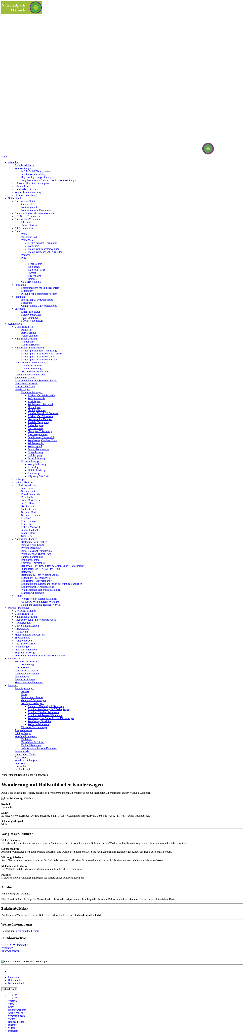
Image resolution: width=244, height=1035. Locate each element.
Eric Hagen (27, 518)
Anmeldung (27, 664)
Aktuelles (13, 162)
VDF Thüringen (29, 317)
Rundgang (26, 329)
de (16, 994)
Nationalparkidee (30, 207)
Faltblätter (26, 739)
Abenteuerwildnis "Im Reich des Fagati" (36, 380)
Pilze (23, 257)
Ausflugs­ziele (15, 323)
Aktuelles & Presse (25, 165)
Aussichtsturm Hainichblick (35, 371)
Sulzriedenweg (35, 428)
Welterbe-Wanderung (39, 724)
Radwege (20, 479)
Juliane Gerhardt (30, 530)
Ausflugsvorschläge (25, 643)
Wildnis (25, 234)
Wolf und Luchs (36, 269)
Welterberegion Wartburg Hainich (39, 598)
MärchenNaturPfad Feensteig (43, 413)
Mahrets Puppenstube (32, 592)
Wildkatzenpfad (36, 443)
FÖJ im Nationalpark (32, 320)
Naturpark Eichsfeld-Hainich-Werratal (34, 213)
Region (19, 595)
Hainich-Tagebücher (25, 189)
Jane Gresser (28, 488)
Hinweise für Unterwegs (34, 727)
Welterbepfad (35, 446)
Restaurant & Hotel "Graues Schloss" (41, 574)
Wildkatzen (34, 266)
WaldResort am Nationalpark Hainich (41, 589)
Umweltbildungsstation (27, 625)
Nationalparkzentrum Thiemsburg (39, 350)
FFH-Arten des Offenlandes (42, 243)
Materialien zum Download (29, 682)
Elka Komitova (29, 521)
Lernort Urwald (16, 658)
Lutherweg (33, 473)
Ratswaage (27, 571)
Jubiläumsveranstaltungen (34, 174)
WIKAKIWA (22, 628)
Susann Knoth (28, 491)
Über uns (26, 222)
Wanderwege (22, 389)
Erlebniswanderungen (26, 661)
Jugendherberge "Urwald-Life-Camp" (41, 568)
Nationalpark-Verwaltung (28, 219)
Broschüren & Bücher (32, 742)
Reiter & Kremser (24, 482)
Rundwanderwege (31, 392)
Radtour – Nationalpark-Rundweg (46, 706)
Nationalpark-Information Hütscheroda (41, 353)
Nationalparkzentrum (26, 338)
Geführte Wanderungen (27, 485)
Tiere (24, 260)
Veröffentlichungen (25, 736)
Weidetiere (33, 246)
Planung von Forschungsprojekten (39, 293)
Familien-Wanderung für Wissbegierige (48, 709)
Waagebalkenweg (37, 464)
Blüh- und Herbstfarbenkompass (32, 183)
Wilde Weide (28, 240)
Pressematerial (22, 751)
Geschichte (27, 204)
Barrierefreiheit (22, 769)
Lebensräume (35, 263)
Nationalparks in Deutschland (36, 210)
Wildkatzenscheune (31, 365)
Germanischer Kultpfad (40, 419)
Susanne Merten (29, 512)
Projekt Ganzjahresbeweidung (43, 248)
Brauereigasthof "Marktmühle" (37, 550)
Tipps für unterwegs (25, 652)
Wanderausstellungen (26, 760)
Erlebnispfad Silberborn (40, 416)
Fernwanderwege (30, 461)
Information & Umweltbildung (37, 299)
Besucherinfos (28, 332)
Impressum (20, 763)
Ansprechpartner (30, 225)
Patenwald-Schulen (25, 679)
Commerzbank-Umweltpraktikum (39, 305)
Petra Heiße (27, 497)
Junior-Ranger (22, 646)
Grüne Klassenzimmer (26, 670)
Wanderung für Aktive (39, 721)
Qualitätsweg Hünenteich (41, 437)
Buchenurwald (29, 237)
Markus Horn (28, 533)
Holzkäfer (33, 278)
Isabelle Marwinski (31, 527)
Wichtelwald (21, 631)
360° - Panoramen (24, 228)
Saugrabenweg (35, 452)
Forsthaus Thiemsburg (33, 562)
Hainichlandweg (36, 470)
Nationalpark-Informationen (29, 347)
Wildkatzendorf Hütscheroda (30, 362)
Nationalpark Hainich (26, 201)
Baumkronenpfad (24, 326)
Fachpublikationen (31, 745)
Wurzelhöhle (28, 341)
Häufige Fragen (23, 733)
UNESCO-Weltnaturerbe (28, 216)
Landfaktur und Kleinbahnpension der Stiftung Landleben (51, 583)
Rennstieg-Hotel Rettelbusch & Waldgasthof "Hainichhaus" (52, 565)
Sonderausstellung (30, 344)
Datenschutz (21, 766)
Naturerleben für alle (25, 377)
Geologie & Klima (31, 281)
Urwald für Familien (19, 607)
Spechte (32, 272)
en (16, 997)
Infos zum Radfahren (26, 649)
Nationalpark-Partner (26, 539)
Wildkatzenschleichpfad (40, 404)
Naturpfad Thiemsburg (40, 431)
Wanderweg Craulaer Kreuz (42, 440)
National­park (15, 198)
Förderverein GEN (31, 314)
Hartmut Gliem (29, 509)
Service (12, 685)
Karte (24, 694)
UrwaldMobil (22, 667)
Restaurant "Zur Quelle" (34, 542)
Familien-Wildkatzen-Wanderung (45, 715)
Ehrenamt (20, 308)
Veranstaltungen (23, 168)
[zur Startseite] (195, 153)
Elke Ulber (27, 524)
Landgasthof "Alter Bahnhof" (36, 580)
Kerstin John (28, 506)
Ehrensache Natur (30, 311)
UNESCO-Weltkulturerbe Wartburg (40, 601)
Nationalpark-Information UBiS (38, 356)
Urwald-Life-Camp (25, 386)
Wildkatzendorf (23, 622)
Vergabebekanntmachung (28, 192)
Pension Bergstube (31, 547)
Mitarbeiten (27, 290)
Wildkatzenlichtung (31, 368)
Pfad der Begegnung (38, 422)
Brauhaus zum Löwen (32, 544)
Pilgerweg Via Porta (38, 476)
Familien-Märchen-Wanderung (44, 712)
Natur (18, 231)
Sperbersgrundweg (38, 434)
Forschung (20, 284)
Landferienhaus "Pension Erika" (38, 586)
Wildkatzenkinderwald (26, 383)
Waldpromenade (36, 398)
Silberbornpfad (22, 637)
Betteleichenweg (36, 458)
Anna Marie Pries (30, 500)
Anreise (25, 691)
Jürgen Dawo (28, 503)
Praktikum (20, 296)
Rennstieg (33, 467)
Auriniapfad (34, 401)
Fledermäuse (34, 275)
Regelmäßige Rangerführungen (37, 177)
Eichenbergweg (36, 425)
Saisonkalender (23, 186)
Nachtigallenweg (37, 410)
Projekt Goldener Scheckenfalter (45, 251)
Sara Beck (26, 536)
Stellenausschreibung (26, 195)
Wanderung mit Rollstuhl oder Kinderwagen (51, 718)
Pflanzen (25, 254)
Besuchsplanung (24, 688)
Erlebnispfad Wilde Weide (41, 395)
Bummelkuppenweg (38, 449)
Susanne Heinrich (30, 515)
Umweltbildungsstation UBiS (30, 374)
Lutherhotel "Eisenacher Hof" (37, 577)
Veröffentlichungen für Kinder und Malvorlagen (40, 655)
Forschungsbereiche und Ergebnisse (40, 287)
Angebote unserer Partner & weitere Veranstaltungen (48, 180)
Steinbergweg (35, 455)
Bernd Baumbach (30, 494)
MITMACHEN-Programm (35, 171)
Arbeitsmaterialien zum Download (39, 748)
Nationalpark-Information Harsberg (39, 359)
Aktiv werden (22, 757)
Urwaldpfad (34, 407)
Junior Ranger (22, 676)
